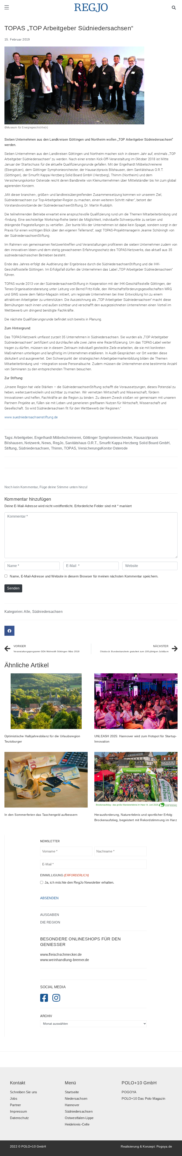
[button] (9, 631)
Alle (27, 611)
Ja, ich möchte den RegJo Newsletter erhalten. (79, 882)
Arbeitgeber (23, 437)
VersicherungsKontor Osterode (103, 448)
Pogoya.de (164, 1146)
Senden (13, 588)
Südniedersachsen (34, 448)
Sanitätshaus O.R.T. (81, 443)
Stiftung (10, 448)
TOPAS (70, 448)
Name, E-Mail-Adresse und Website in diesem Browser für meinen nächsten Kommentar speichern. (84, 576)
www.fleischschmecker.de (61, 954)
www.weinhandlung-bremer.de (64, 960)
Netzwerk (32, 443)
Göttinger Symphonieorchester (107, 437)
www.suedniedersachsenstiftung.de (31, 417)
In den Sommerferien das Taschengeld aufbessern (40, 814)
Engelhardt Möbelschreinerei (57, 437)
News (46, 443)
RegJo (58, 443)
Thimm (56, 448)
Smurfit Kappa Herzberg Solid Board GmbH (134, 443)
